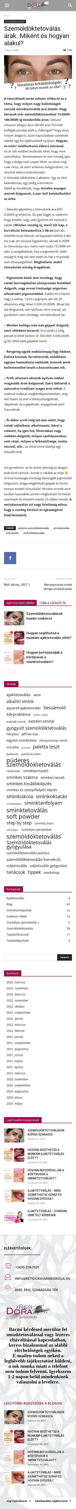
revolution (13, 771)
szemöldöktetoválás (33, 532)
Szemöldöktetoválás (15, 21)
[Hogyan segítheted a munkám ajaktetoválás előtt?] (14, 638)
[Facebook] (10, 558)
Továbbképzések (17, 940)
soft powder (12, 532)
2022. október (15, 1006)
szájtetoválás (16, 865)
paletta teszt (46, 747)
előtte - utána (40, 714)
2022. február (15, 1031)
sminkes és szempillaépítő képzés (31, 790)
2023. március (16, 994)
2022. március (16, 1025)
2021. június (14, 1055)
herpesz (12, 734)
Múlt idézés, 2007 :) (17, 585)
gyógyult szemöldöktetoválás (36, 728)
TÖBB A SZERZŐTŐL (52, 603)
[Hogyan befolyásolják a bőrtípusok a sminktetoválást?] (14, 657)
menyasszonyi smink (53, 740)
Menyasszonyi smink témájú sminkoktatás (57, 587)
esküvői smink (16, 722)
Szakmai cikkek (16, 916)
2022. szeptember (18, 1012)
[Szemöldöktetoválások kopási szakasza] (14, 618)
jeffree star (29, 734)
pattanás (12, 754)
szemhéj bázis (44, 823)
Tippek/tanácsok (17, 934)
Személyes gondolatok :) (22, 922)
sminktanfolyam (43, 803)
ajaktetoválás (18, 694)
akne (37, 695)
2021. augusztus (17, 1049)
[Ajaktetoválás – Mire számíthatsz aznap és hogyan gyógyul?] (14, 1196)
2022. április (14, 1018)
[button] (6, 5)
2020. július (14, 1097)
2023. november (17, 988)
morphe (12, 747)
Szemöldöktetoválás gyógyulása (28, 844)
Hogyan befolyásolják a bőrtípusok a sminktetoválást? (44, 657)
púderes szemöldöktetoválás (33, 528)
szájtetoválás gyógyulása (48, 866)
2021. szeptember (18, 1043)
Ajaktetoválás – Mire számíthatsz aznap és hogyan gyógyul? (45, 1194)
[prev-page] (6, 672)
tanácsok (15, 872)
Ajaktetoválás (15, 898)
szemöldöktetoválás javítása (27, 853)
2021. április (14, 1067)
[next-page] (13, 672)
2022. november (17, 1000)
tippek (34, 872)
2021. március (16, 1073)
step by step (19, 823)
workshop (51, 872)
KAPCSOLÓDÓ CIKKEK (20, 603)
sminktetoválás (61, 528)
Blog (6, 15)
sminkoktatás (51, 796)
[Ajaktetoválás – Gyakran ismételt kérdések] (14, 1216)
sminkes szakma (22, 777)
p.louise (26, 747)
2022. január (15, 1037)
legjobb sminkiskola (21, 740)
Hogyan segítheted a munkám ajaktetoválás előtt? (46, 1154)
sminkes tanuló (52, 777)
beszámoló (55, 707)
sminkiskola (19, 796)
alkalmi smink (20, 701)
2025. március (16, 982)
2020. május (14, 1103)
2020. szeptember (18, 1085)
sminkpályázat (13, 803)
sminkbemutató (35, 771)
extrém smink (41, 721)
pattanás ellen (31, 754)
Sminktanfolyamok (18, 910)
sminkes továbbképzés (29, 784)
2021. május (14, 1061)
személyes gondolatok (36, 830)
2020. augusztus (17, 1091)
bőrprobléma (18, 714)
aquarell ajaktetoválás (23, 708)
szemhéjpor (12, 829)
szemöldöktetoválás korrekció (33, 859)
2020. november (17, 1079)
